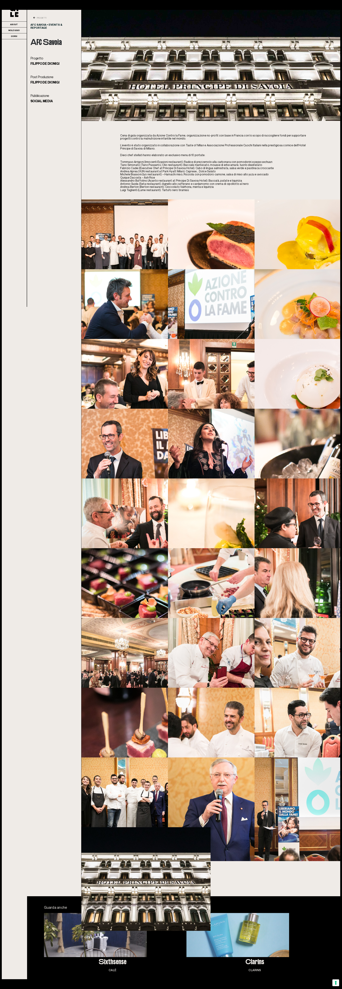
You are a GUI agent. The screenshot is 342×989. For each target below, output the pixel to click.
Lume (142, 190)
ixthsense (112, 977)
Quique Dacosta (130, 177)
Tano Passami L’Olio (154, 165)
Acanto (153, 180)
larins (254, 977)
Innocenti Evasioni (156, 162)
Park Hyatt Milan (173, 171)
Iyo (145, 174)
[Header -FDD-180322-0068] (210, 11)
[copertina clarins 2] (254, 914)
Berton (144, 187)
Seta (143, 184)
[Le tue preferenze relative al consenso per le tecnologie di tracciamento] (335, 982)
